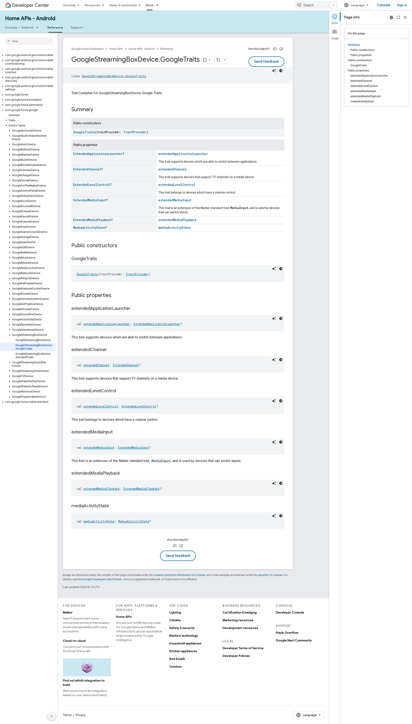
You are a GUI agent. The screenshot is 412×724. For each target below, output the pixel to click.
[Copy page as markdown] (218, 60)
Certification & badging (240, 612)
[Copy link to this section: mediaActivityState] (113, 506)
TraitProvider (135, 132)
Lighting (175, 612)
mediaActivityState (174, 228)
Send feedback (266, 61)
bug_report (391, 17)
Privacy (81, 715)
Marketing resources (238, 620)
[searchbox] (29, 41)
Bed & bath (177, 659)
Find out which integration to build (84, 683)
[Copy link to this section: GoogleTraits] (101, 259)
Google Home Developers (87, 48)
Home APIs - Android (30, 18)
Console (383, 5)
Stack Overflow (287, 633)
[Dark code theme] (280, 70)
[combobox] (316, 5)
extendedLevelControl (176, 185)
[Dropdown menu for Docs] (158, 5)
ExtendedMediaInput (89, 200)
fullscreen (398, 17)
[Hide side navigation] (51, 716)
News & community (123, 5)
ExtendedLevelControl (91, 185)
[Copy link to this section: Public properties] (115, 295)
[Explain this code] (274, 70)
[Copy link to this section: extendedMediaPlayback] (124, 473)
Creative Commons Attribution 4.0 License (179, 575)
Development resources (240, 628)
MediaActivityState (89, 228)
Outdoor (175, 666)
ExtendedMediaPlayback (92, 220)
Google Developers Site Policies (102, 579)
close (405, 17)
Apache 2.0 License (270, 575)
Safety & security (182, 628)
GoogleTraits (84, 132)
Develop (70, 5)
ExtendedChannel (87, 169)
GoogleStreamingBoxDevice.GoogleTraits (114, 76)
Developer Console (290, 612)
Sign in (402, 5)
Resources (92, 5)
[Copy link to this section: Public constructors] (121, 245)
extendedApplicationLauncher (183, 154)
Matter (68, 612)
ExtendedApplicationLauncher (98, 154)
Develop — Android (19, 27)
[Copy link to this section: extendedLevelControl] (120, 391)
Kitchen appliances (183, 651)
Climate (175, 620)
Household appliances (185, 643)
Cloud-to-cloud (74, 641)
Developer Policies (236, 656)
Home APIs (116, 48)
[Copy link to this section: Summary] (97, 109)
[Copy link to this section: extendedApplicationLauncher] (135, 308)
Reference (55, 27)
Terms (67, 715)
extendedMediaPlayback (177, 220)
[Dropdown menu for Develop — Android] (38, 27)
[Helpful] (274, 49)
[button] (28, 55)
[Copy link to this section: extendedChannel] (110, 350)
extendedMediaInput (174, 200)
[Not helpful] (281, 49)
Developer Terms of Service (243, 648)
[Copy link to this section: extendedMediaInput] (117, 432)
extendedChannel (172, 169)
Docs (149, 5)
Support (77, 27)
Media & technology (183, 636)
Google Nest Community (294, 640)
